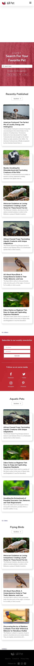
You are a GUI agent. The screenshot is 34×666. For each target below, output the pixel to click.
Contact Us (15, 658)
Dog (14, 74)
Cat (9, 74)
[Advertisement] (17, 24)
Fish (20, 74)
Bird (26, 74)
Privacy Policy (25, 658)
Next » (6, 332)
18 (4, 332)
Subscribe (17, 355)
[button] (17, 98)
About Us (8, 658)
